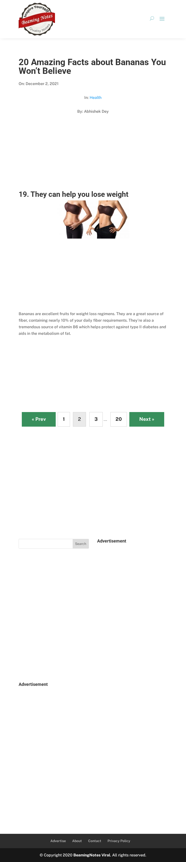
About (77, 841)
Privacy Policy (119, 841)
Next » (146, 419)
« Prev (39, 419)
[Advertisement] (93, 157)
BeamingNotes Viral (91, 855)
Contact (94, 841)
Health (95, 97)
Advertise (58, 841)
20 (119, 419)
